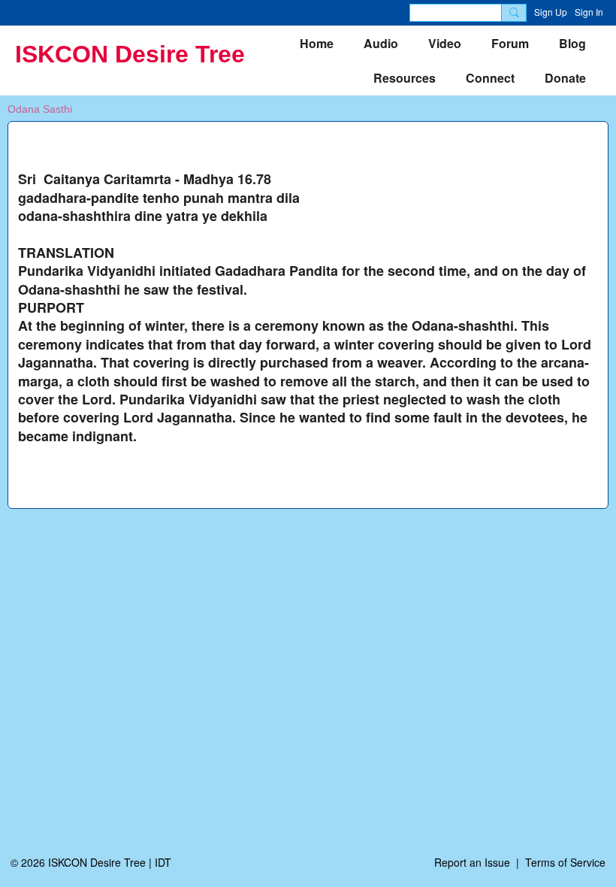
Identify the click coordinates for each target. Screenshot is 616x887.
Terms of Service (565, 862)
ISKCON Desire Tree (130, 54)
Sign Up (550, 11)
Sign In (589, 11)
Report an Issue (472, 862)
